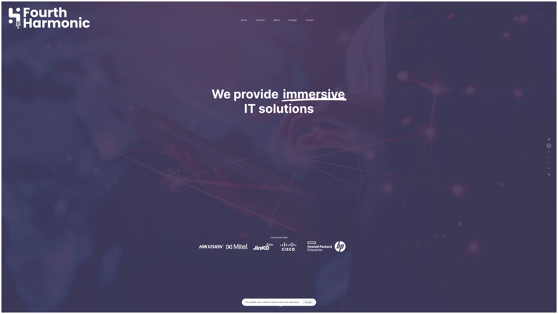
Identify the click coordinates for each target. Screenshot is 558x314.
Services (260, 20)
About (276, 20)
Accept (308, 302)
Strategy (292, 20)
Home (244, 20)
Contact (310, 20)
